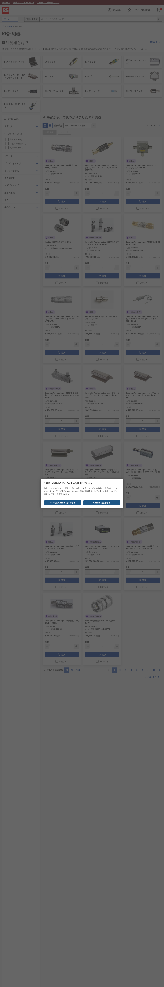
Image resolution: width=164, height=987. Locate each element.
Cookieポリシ (49, 494)
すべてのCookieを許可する (63, 502)
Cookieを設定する (102, 502)
